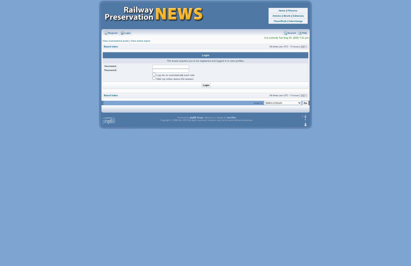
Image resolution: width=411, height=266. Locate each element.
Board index (111, 46)
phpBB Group (196, 117)
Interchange (296, 21)
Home (282, 10)
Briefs (287, 16)
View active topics (140, 41)
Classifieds (280, 21)
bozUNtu (231, 117)
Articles (277, 16)
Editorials (298, 16)
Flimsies (293, 10)
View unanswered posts (116, 41)
